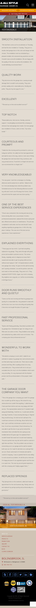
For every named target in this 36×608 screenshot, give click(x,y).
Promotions (6, 541)
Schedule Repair (27, 10)
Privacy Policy (17, 598)
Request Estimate (9, 10)
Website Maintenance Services (16, 600)
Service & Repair (7, 536)
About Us (5, 533)
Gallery (4, 544)
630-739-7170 (8, 564)
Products (5, 538)
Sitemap (10, 598)
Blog (3, 549)
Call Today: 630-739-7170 (19, 14)
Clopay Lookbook (7, 551)
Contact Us (5, 546)
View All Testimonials (13, 505)
